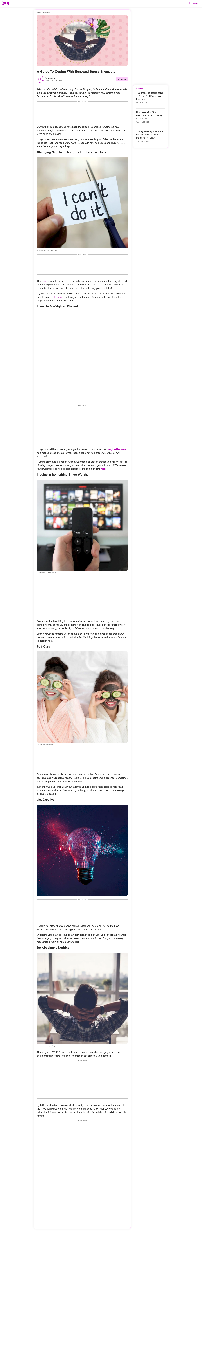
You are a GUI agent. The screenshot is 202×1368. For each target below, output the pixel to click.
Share (123, 79)
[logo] (5, 3)
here (103, 468)
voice (44, 281)
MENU (196, 3)
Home (39, 12)
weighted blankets (116, 449)
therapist (58, 297)
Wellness (46, 12)
